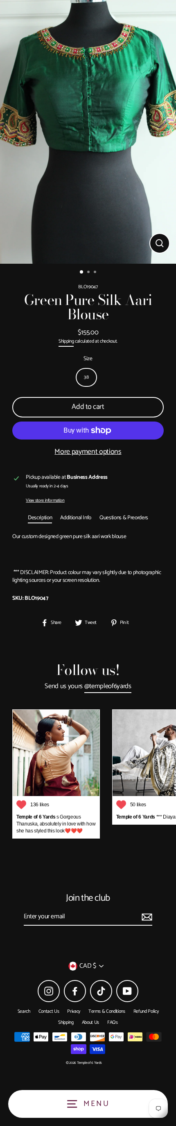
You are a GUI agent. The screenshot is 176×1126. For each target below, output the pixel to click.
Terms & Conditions (106, 1011)
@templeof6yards (107, 687)
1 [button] (82, 272)
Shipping (66, 341)
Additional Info (75, 517)
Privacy (73, 1011)
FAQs (112, 1022)
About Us (90, 1022)
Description (40, 517)
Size (88, 359)
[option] (88, 132)
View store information (45, 501)
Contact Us (48, 1011)
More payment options (87, 452)
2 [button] (89, 273)
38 (86, 377)
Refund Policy (146, 1011)
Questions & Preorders (123, 517)
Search (24, 1011)
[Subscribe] (145, 917)
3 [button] (96, 273)
